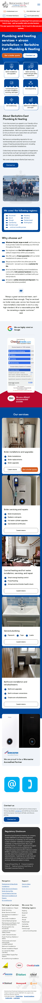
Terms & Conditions (29, 996)
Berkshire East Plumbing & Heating (16, 4)
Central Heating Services (9, 893)
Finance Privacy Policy (11, 864)
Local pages (16, 998)
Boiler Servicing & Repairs (9, 889)
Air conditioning (7, 900)
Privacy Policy (19, 996)
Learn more (12, 469)
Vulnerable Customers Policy (13, 868)
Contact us (30, 55)
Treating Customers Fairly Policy (21, 866)
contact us (18, 811)
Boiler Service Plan (7, 891)
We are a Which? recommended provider (23, 399)
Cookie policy (8, 998)
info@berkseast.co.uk (11, 11)
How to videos (26, 884)
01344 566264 (29, 11)
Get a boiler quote (12, 55)
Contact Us (25, 886)
